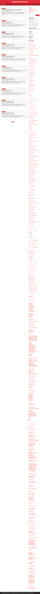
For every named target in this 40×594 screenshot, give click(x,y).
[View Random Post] (37, 4)
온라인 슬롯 (30, 103)
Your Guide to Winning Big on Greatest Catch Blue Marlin (11, 9)
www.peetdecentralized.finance (33, 537)
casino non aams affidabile (32, 61)
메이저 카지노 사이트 (32, 175)
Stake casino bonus (31, 585)
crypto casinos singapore (32, 135)
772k (29, 420)
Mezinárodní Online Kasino (32, 366)
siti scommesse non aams (32, 456)
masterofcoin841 (4, 23)
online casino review (31, 382)
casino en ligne (31, 82)
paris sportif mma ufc (32, 323)
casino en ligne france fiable (32, 179)
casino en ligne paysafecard (32, 283)
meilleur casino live (31, 86)
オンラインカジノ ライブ (32, 369)
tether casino (30, 386)
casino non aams (31, 67)
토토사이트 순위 (31, 97)
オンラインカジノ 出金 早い (32, 373)
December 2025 (31, 34)
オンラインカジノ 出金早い (32, 242)
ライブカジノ (30, 236)
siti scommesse (31, 395)
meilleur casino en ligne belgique (33, 164)
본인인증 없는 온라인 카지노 (33, 101)
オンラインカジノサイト (32, 264)
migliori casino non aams (32, 63)
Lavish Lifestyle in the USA (6, 90)
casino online (30, 139)
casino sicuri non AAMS (32, 516)
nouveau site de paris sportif (32, 311)
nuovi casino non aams (32, 152)
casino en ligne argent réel (32, 194)
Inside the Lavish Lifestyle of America (8, 44)
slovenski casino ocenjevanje (33, 380)
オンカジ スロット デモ (32, 300)
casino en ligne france (32, 177)
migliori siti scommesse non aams (33, 59)
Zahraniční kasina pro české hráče (33, 365)
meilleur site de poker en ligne (33, 10)
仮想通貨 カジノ (31, 232)
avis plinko (30, 343)
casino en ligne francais (32, 173)
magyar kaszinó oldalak (32, 281)
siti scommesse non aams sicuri (33, 141)
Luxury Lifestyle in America (6, 22)
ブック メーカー (31, 294)
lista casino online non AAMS (33, 541)
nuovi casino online (31, 192)
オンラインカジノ (31, 402)
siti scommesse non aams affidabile (34, 55)
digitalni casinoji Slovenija (32, 414)
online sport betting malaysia (33, 133)
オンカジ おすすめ (31, 434)
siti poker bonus (31, 204)
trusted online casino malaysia (33, 488)
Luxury (29, 196)
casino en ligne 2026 (31, 42)
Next (15, 121)
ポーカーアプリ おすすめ (32, 429)
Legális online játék (31, 279)
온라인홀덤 (30, 95)
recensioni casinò (31, 479)
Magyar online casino (32, 277)
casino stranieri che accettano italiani (34, 156)
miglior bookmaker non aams (33, 215)
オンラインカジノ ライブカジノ (33, 230)
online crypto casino (31, 518)
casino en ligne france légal (32, 470)
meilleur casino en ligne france (33, 120)
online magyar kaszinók (32, 252)
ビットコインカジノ (31, 271)
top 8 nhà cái (30, 552)
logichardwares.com (20, 2)
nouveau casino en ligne (32, 181)
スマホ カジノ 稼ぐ (31, 370)
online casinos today (31, 378)
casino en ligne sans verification (33, 321)
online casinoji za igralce (32, 413)
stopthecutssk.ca (31, 258)
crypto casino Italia (31, 449)
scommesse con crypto (32, 200)
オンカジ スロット (31, 403)
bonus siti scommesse (32, 501)
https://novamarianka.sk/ (32, 412)
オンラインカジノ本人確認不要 (33, 114)
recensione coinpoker (31, 477)
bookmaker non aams (32, 349)
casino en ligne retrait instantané (33, 465)
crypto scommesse (31, 145)
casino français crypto (32, 80)
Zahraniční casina (31, 363)
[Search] (38, 4)
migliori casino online (31, 217)
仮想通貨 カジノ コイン (32, 432)
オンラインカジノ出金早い (32, 238)
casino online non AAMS (32, 306)
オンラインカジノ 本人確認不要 (33, 240)
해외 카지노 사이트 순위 (32, 105)
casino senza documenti (32, 458)
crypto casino (30, 9)
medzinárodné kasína (32, 198)
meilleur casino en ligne (32, 44)
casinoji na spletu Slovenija (32, 415)
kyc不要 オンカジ (31, 372)
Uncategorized (3, 8)
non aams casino (31, 154)
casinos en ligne (31, 484)
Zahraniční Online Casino (32, 364)
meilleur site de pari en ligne (32, 340)
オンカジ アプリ (31, 273)
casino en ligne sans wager (32, 463)
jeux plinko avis (31, 78)
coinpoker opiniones (31, 481)
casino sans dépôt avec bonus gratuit (34, 221)
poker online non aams (32, 325)
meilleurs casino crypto (32, 122)
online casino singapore (32, 494)
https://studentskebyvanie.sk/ (33, 327)
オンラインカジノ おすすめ (32, 292)
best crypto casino (31, 310)
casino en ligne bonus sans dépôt (33, 124)
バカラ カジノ (30, 260)
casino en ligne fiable (31, 116)
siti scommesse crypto (32, 319)
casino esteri (30, 387)
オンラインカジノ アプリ (32, 298)
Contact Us (3, 4)
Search (37, 15)
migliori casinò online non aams (33, 202)
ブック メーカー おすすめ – (32, 262)
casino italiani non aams (32, 74)
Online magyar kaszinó (32, 275)
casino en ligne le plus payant (33, 464)
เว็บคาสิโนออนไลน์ (31, 587)
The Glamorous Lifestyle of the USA (8, 33)
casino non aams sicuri (32, 540)
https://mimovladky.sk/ (32, 391)
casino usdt (30, 453)
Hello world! (37, 29)
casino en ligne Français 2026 (33, 48)
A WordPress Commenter (32, 29)
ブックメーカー (31, 234)
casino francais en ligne (32, 467)
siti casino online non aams (32, 137)
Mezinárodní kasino (31, 362)
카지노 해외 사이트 (31, 99)
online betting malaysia (32, 486)
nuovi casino (30, 399)
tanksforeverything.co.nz (32, 46)
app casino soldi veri (31, 158)
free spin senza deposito (32, 213)
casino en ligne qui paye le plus (33, 160)
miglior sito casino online (32, 573)
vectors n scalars (31, 333)
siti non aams (30, 57)
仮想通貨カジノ (31, 371)
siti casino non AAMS (31, 508)
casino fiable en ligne (31, 469)
